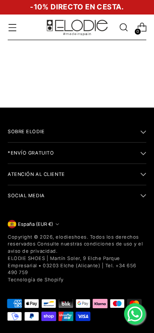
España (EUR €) (35, 224)
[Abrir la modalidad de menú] (12, 27)
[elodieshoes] (77, 27)
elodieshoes (71, 237)
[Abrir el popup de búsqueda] (123, 27)
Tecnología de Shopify (36, 280)
